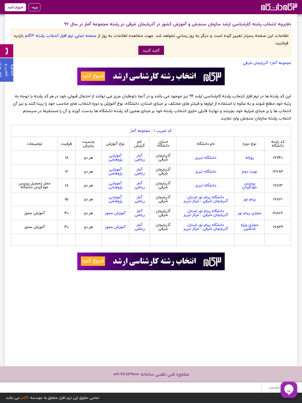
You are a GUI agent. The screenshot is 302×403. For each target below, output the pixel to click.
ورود (34, 7)
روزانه (249, 157)
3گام (25, 397)
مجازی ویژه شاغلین (249, 227)
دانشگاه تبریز (205, 157)
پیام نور (249, 199)
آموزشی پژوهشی (115, 157)
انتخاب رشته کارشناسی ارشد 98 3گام (278, 6)
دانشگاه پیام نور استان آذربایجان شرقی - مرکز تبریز (205, 199)
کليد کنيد (151, 50)
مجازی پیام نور (249, 213)
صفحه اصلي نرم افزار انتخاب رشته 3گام (60, 35)
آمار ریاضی (139, 157)
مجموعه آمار (281, 63)
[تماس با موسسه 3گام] (6, 51)
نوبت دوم (249, 171)
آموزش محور (115, 213)
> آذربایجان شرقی (257, 63)
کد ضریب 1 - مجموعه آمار (151, 130)
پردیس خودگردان (249, 185)
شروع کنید (15, 7)
